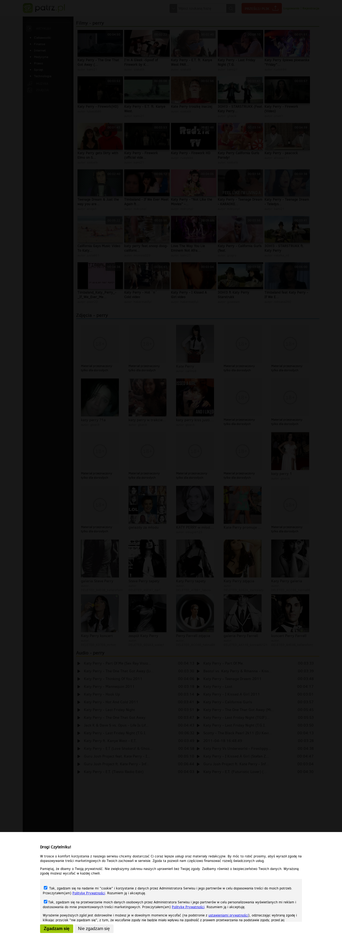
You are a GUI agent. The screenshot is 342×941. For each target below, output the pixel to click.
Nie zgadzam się (94, 928)
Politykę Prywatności (88, 893)
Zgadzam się (56, 928)
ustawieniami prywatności (228, 915)
